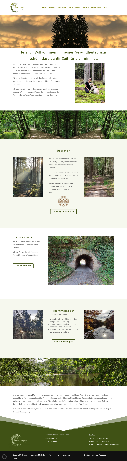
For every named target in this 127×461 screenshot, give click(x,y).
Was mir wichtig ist (74, 8)
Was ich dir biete (61, 8)
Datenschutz (54, 455)
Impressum (65, 455)
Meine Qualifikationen (48, 8)
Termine (105, 8)
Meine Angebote (96, 8)
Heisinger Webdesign (100, 455)
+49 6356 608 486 (102, 438)
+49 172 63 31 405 (102, 441)
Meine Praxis (85, 8)
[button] (4, 456)
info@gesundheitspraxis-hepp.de (107, 444)
